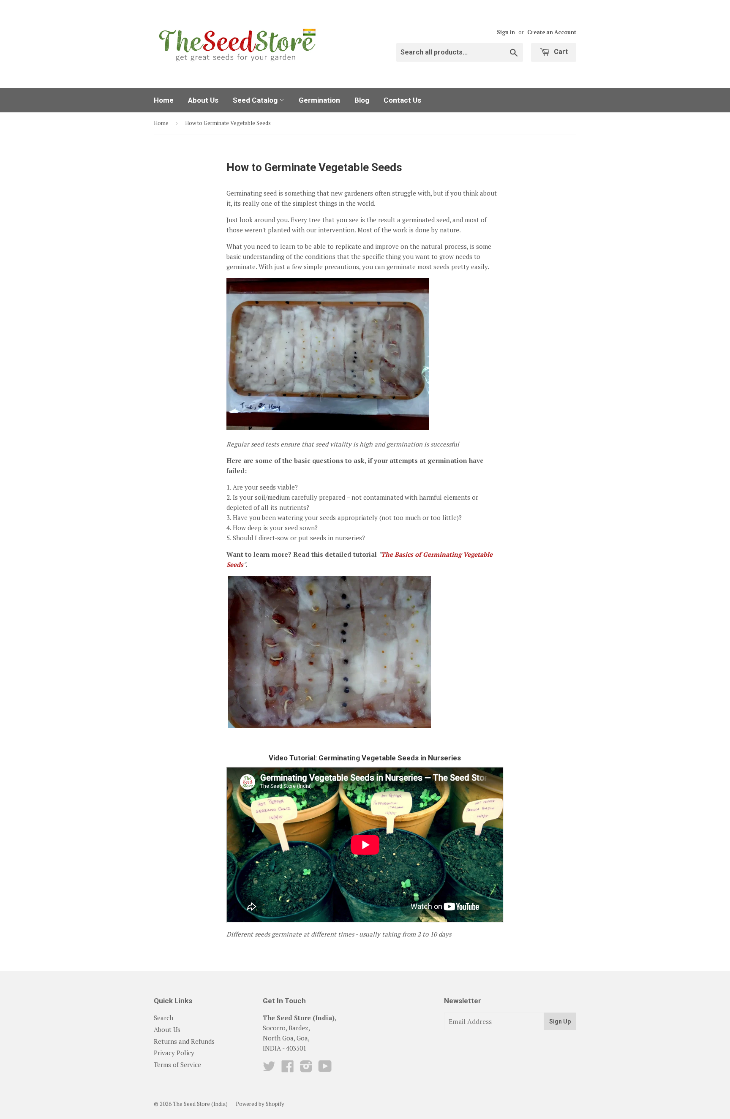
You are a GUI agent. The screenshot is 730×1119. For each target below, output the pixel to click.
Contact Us (402, 100)
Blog (361, 100)
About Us (203, 100)
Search (163, 1017)
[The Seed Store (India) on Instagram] (306, 1069)
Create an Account (551, 32)
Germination (319, 100)
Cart (560, 52)
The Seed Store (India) (200, 1104)
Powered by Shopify (260, 1104)
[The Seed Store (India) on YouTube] (325, 1069)
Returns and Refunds (184, 1041)
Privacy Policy (174, 1052)
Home (164, 100)
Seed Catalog (256, 100)
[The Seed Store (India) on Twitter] (269, 1069)
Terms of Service (177, 1064)
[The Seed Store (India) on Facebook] (287, 1069)
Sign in (506, 32)
